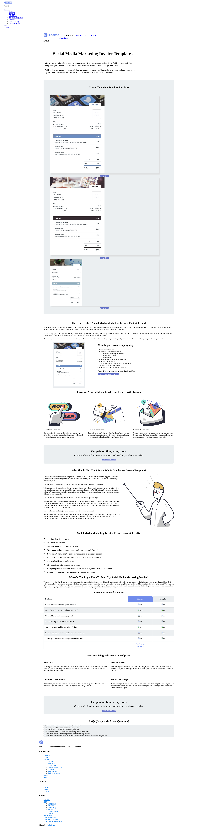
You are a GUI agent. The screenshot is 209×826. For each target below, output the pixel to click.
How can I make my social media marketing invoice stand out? (66, 732)
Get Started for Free (109, 460)
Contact (46, 787)
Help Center (48, 815)
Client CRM (13, 16)
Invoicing (12, 12)
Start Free (8, 3)
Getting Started (53, 811)
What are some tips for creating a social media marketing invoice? (67, 734)
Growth (50, 813)
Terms (46, 789)
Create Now (104, 176)
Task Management (15, 23)
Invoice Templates (50, 817)
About (6, 27)
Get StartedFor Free (140, 645)
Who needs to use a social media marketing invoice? (63, 726)
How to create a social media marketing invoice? (62, 730)
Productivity (52, 808)
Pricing (78, 35)
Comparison (52, 804)
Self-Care (51, 806)
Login (7, 6)
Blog (45, 802)
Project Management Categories (54, 821)
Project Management (16, 18)
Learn (6, 25)
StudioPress (51, 825)
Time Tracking (14, 21)
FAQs (46, 785)
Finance (50, 809)
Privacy (46, 791)
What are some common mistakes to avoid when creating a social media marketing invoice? (76, 736)
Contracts (12, 20)
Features (7, 10)
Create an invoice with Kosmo (108, 374)
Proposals (12, 14)
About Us (47, 800)
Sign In (46, 41)
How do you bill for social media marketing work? (62, 728)
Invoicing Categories (51, 819)
